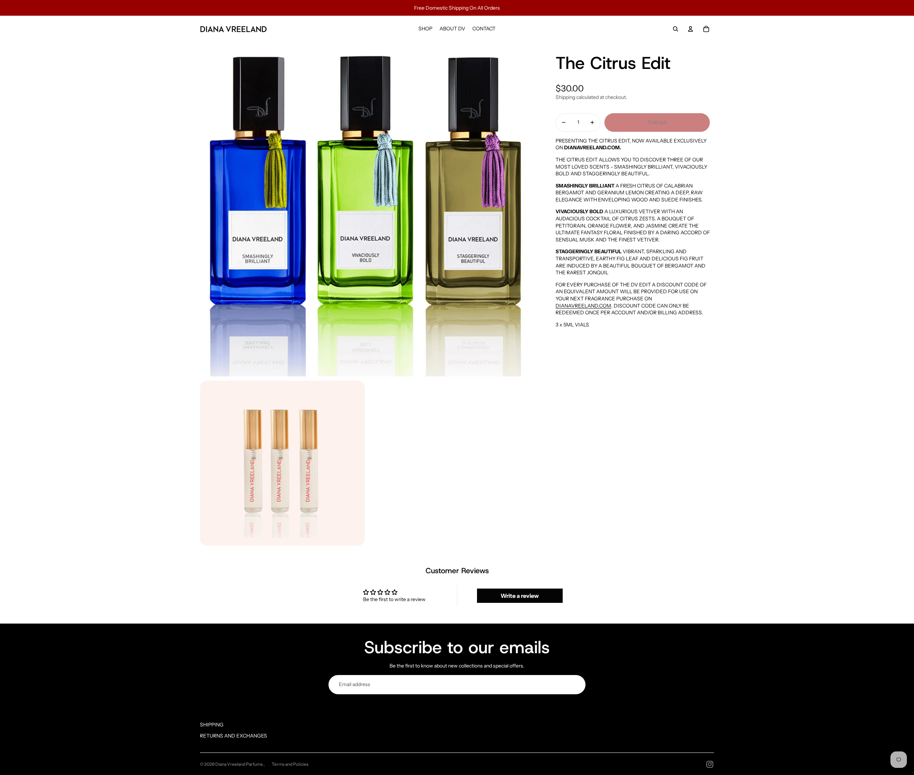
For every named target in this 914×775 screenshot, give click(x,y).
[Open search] (675, 29)
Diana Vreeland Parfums (239, 764)
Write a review (520, 595)
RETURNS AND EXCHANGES (233, 735)
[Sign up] (575, 684)
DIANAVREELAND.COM (583, 305)
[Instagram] (709, 764)
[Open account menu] (690, 29)
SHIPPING (212, 724)
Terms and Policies (290, 764)
